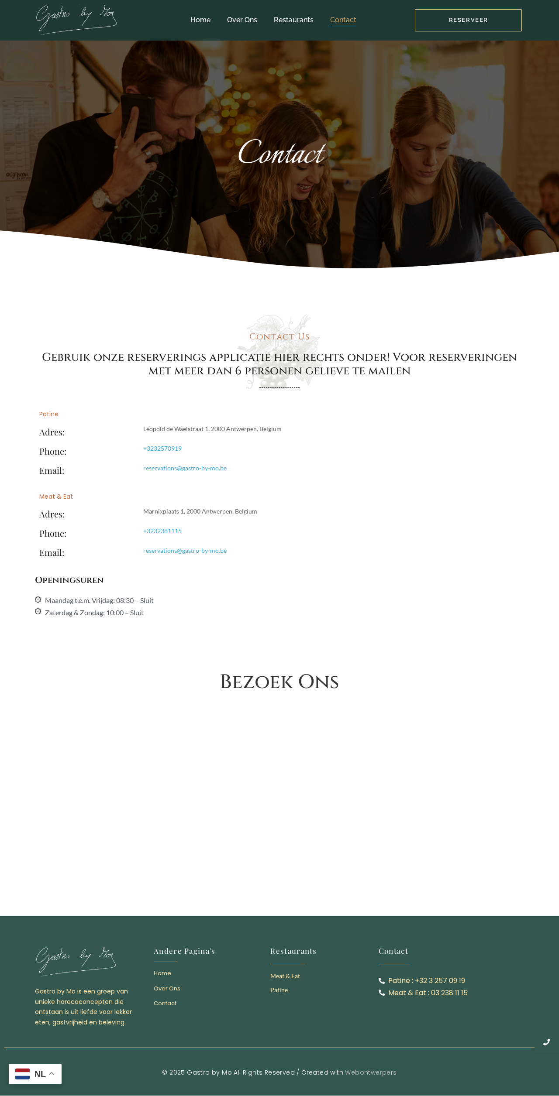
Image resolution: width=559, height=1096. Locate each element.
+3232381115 (162, 530)
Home (200, 20)
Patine (279, 989)
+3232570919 (162, 448)
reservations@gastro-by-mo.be (185, 468)
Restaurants (294, 20)
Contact (343, 20)
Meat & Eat (285, 976)
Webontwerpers (371, 1072)
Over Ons (242, 20)
